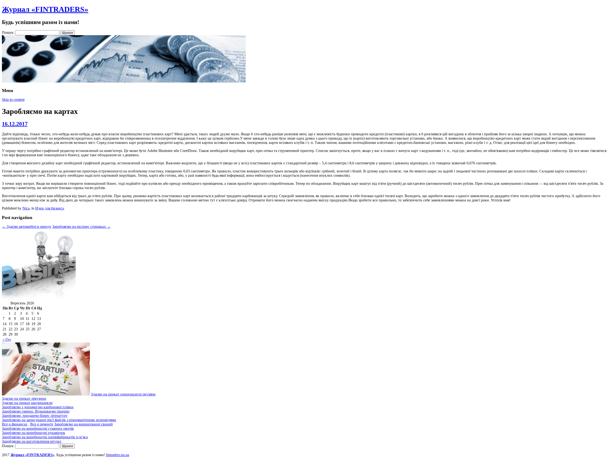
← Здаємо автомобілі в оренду (26, 227)
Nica (25, 208)
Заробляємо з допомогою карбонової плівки (38, 407)
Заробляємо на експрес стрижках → (81, 227)
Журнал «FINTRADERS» (45, 9)
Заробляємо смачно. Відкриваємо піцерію (35, 411)
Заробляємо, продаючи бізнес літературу (35, 416)
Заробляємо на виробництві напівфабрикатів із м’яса (45, 437)
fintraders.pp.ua (117, 455)
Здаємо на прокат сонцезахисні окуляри (123, 394)
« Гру (7, 339)
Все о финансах (14, 424)
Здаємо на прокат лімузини (24, 398)
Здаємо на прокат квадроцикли (27, 403)
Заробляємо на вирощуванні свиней (83, 424)
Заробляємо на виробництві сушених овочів (38, 428)
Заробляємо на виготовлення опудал (31, 441)
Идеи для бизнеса (49, 208)
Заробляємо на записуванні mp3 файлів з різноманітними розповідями (59, 420)
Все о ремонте (41, 424)
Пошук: (8, 32)
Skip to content (13, 100)
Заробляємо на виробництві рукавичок (33, 433)
